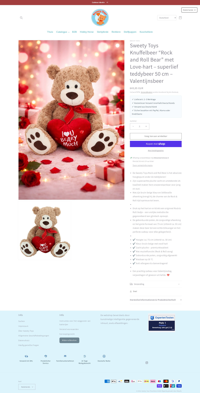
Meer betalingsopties (156, 150)
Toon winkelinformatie (143, 165)
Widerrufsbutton (69, 340)
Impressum (23, 326)
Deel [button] (135, 291)
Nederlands (25, 387)
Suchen (21, 321)
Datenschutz (24, 340)
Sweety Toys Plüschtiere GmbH (151, 391)
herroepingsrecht (67, 334)
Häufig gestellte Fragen (28, 345)
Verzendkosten (146, 92)
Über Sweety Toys (26, 331)
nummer (133, 121)
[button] (21, 18)
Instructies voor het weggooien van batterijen (74, 323)
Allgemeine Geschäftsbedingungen (33, 335)
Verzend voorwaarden (69, 329)
